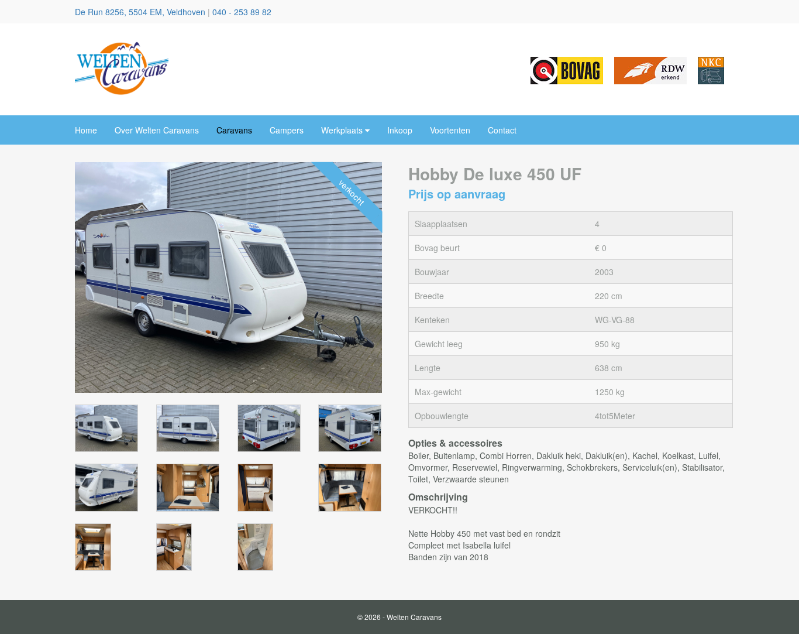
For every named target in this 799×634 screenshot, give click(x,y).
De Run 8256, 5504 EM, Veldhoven (141, 12)
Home (86, 130)
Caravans (234, 130)
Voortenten (450, 130)
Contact (502, 130)
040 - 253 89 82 (241, 12)
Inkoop (399, 130)
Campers (287, 130)
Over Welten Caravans (157, 130)
